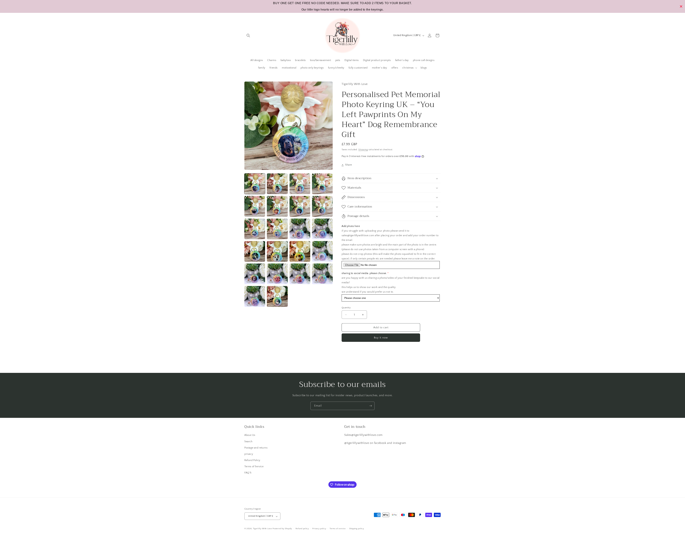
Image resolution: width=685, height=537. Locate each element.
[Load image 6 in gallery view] (277, 206)
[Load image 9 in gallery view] (254, 229)
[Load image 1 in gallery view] (254, 183)
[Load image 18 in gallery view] (277, 274)
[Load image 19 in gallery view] (300, 274)
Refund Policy (252, 460)
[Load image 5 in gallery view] (254, 206)
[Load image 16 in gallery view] (322, 251)
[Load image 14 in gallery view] (277, 251)
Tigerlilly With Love (262, 529)
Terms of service (338, 529)
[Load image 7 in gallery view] (300, 206)
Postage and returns (255, 447)
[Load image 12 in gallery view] (322, 229)
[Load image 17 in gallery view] (254, 274)
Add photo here (351, 226)
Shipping (363, 149)
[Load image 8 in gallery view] (322, 206)
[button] (248, 35)
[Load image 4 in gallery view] (322, 183)
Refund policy (302, 529)
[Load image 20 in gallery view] (322, 274)
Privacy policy (319, 529)
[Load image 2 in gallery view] (277, 183)
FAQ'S (248, 472)
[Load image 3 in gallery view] (300, 183)
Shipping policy (356, 529)
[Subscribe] (370, 406)
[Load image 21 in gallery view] (254, 296)
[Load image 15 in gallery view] (300, 251)
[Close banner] (681, 6)
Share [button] (348, 165)
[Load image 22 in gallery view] (277, 296)
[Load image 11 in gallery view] (300, 229)
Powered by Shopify (282, 529)
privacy (248, 453)
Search (248, 441)
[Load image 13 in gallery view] (254, 251)
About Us (249, 435)
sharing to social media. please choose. (364, 273)
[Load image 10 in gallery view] (277, 229)
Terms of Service (254, 466)
